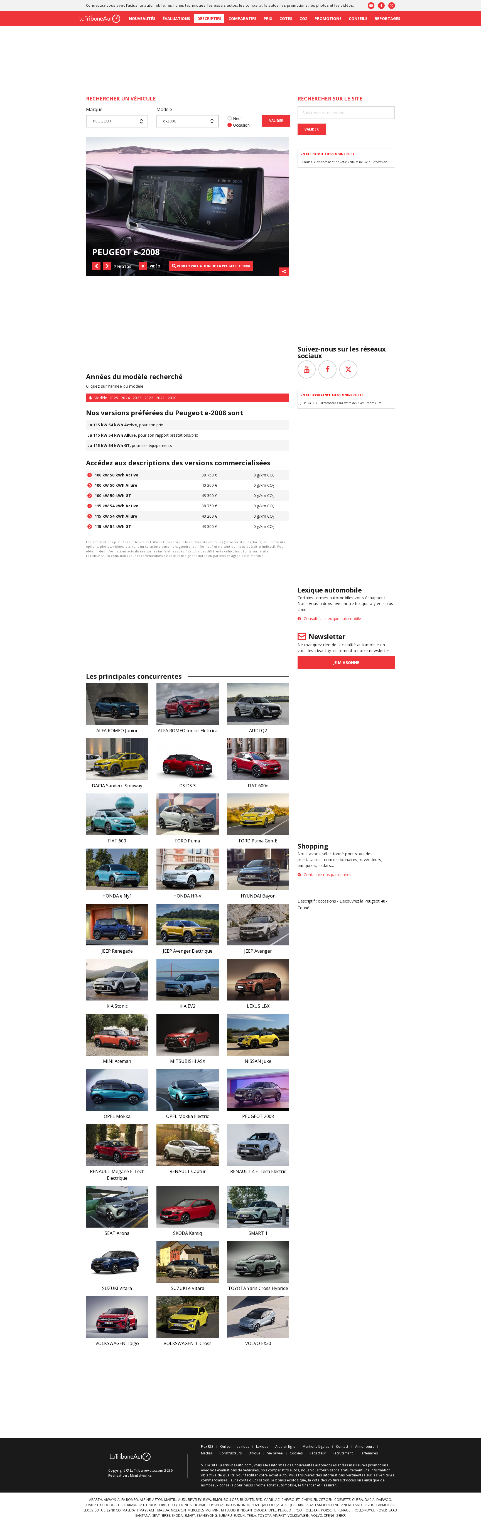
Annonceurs (364, 1446)
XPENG (329, 1515)
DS (120, 1505)
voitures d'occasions (345, 1480)
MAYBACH (147, 1510)
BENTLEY (195, 1499)
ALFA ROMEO (127, 1499)
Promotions (328, 18)
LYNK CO (114, 1510)
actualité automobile (146, 5)
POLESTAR (312, 1510)
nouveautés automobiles (316, 1465)
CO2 (303, 18)
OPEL (272, 1510)
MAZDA (163, 1510)
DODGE (110, 1505)
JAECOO (268, 1505)
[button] (96, 266)
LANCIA (345, 1505)
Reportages (387, 18)
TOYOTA (264, 1515)
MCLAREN (178, 1510)
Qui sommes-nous (234, 1446)
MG (208, 1510)
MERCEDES (196, 1510)
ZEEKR (341, 1515)
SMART (190, 1515)
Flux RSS (207, 1446)
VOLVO (316, 1515)
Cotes (285, 18)
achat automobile (281, 1485)
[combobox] (117, 121)
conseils (226, 1485)
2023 (136, 397)
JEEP (293, 1505)
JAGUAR (282, 1505)
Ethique (254, 1453)
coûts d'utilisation (254, 1480)
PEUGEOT (285, 1510)
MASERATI (130, 1510)
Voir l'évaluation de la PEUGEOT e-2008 (213, 266)
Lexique (262, 1446)
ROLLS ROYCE (364, 1510)
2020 (172, 397)
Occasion (241, 125)
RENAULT (345, 1510)
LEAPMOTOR (384, 1505)
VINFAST (279, 1515)
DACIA (370, 1499)
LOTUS (100, 1510)
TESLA (251, 1515)
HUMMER (200, 1505)
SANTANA (143, 1515)
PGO (298, 1510)
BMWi (217, 1499)
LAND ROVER (363, 1505)
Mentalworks (140, 1475)
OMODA (260, 1510)
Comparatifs (242, 18)
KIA (300, 1505)
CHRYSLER (309, 1499)
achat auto (278, 1475)
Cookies (296, 1453)
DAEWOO (383, 1499)
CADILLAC (272, 1499)
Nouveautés (142, 18)
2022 (148, 397)
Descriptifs (209, 18)
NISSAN (246, 1510)
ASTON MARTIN (164, 1499)
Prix (268, 18)
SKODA (177, 1515)
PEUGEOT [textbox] (102, 121)
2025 (113, 397)
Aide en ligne (285, 1446)
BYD (259, 1499)
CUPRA (357, 1499)
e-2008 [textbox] (169, 121)
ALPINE (145, 1499)
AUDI (182, 1499)
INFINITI (243, 1505)
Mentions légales (316, 1446)
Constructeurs (230, 1453)
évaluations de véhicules (238, 1470)
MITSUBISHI (230, 1510)
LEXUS (88, 1510)
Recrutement (343, 1453)
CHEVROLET (290, 1499)
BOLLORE (231, 1499)
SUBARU (225, 1515)
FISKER (151, 1505)
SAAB (393, 1510)
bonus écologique (290, 1480)
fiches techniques (189, 5)
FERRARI (130, 1505)
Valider (276, 120)
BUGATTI (247, 1499)
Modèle (164, 109)
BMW (207, 1499)
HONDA (185, 1505)
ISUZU (256, 1505)
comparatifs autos (262, 5)
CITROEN (326, 1499)
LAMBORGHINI (326, 1505)
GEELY (173, 1505)
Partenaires (369, 1453)
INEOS (230, 1505)
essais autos (225, 5)
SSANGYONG (207, 1515)
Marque (94, 109)
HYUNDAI (216, 1505)
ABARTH (95, 1499)
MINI (215, 1510)
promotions (297, 5)
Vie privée (275, 1453)
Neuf (237, 118)
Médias (206, 1453)
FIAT (141, 1505)
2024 (125, 397)
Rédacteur (318, 1453)
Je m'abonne (346, 662)
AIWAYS (110, 1499)
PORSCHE (328, 1510)
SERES (165, 1515)
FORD (162, 1505)
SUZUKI (239, 1515)
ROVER (382, 1510)
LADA (309, 1505)
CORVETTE (342, 1499)
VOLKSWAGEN (299, 1515)
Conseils (358, 18)
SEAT (156, 1515)
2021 (160, 397)
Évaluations (176, 18)
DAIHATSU (94, 1505)
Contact (342, 1446)
